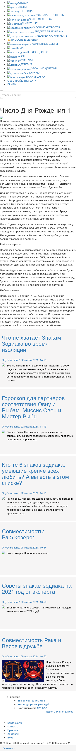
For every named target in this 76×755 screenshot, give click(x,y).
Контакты (12, 726)
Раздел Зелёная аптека (59, 711)
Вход (10, 737)
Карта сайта (14, 722)
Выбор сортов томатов (31, 700)
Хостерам (13, 734)
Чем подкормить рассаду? (33, 704)
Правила (12, 730)
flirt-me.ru (42, 708)
